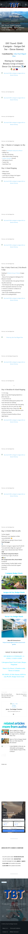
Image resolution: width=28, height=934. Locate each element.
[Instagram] (14, 714)
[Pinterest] (9, 35)
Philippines (11, 10)
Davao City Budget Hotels (14, 616)
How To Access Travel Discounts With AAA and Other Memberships (7, 696)
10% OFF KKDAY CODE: (11, 859)
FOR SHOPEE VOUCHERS (11, 863)
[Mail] (10, 916)
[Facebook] (2, 35)
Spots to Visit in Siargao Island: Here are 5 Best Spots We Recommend (18, 740)
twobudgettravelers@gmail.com (14, 911)
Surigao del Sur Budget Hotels (14, 592)
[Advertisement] (14, 783)
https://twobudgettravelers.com (14, 711)
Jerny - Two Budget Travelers (9, 29)
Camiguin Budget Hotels (14, 573)
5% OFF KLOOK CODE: (13, 856)
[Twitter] (6, 35)
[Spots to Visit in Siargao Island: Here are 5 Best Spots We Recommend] (5, 740)
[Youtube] (18, 916)
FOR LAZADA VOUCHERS (11, 865)
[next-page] (5, 755)
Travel (6, 10)
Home (2, 10)
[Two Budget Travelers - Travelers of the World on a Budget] (14, 4)
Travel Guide (17, 23)
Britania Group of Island (13, 273)
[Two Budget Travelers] (14, 893)
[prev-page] (2, 755)
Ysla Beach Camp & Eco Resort (14, 150)
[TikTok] (14, 916)
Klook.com (4, 764)
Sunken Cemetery (6, 158)
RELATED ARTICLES (14, 723)
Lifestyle (12, 23)
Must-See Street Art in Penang (21, 695)
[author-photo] (14, 706)
